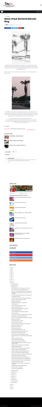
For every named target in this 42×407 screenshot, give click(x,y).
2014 (11, 384)
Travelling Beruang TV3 (15, 296)
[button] (2, 11)
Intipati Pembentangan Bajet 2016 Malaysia (19, 308)
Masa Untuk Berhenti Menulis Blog (17, 339)
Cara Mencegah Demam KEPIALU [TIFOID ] (19, 311)
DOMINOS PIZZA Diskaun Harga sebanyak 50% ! (20, 348)
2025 (11, 267)
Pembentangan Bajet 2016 (16, 310)
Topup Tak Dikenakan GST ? (16, 307)
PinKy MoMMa (11, 158)
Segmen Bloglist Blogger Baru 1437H (18, 329)
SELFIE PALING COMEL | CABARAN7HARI (19, 365)
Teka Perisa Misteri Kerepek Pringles (21, 222)
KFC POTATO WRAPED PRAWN (17, 368)
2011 (11, 388)
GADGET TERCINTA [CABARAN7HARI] (18, 349)
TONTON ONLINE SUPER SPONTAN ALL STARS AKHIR (21, 295)
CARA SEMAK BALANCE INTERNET (20, 207)
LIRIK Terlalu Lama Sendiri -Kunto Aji (18, 128)
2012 (11, 387)
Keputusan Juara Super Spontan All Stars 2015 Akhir (21, 291)
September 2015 (14, 370)
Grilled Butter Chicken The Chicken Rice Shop (22, 238)
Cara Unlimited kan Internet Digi (20, 217)
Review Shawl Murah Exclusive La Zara (18, 305)
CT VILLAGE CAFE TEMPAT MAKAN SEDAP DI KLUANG (21, 314)
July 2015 (13, 373)
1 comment (7, 154)
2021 (11, 273)
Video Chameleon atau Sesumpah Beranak (19, 289)
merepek (8, 16)
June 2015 (13, 374)
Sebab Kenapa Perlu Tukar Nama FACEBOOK (18, 195)
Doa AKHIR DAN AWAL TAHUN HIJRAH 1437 (19, 331)
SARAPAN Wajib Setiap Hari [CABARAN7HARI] (20, 351)
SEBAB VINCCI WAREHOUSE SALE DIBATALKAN (20, 357)
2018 (11, 278)
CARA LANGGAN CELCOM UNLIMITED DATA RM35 (23, 197)
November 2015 (14, 285)
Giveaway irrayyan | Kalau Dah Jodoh (18, 299)
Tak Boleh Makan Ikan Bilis (16, 346)
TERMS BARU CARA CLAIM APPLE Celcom (19, 316)
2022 (11, 272)
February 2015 (14, 380)
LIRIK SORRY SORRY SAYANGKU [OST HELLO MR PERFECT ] (20, 364)
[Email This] (22, 28)
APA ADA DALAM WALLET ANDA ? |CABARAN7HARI (21, 360)
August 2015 (13, 371)
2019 (11, 276)
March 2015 (13, 379)
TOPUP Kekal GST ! (15, 304)
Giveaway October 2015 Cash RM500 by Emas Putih (21, 298)
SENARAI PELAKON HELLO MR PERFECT (18, 355)
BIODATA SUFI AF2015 (15, 319)
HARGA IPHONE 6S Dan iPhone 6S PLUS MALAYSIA (21, 323)
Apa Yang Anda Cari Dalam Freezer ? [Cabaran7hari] (21, 354)
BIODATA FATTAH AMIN (16, 326)
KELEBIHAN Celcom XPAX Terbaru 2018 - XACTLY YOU (24, 228)
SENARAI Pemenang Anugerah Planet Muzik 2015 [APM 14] (21, 336)
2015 (11, 282)
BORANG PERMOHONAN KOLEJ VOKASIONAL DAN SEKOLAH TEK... (21, 343)
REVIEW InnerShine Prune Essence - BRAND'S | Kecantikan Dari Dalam (22, 234)
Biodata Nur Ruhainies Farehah (17, 361)
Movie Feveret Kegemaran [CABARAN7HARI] (19, 352)
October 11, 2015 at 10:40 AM (18, 158)
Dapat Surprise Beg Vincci (16, 328)
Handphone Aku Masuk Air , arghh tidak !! (19, 302)
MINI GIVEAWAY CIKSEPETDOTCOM (18, 332)
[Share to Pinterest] (19, 28)
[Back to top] (39, 404)
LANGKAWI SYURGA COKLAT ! (17, 325)
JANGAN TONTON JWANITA (16, 322)
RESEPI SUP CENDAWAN (15, 301)
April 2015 (13, 377)
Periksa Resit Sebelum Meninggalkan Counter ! (20, 334)
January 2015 (14, 382)
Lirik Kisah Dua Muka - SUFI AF (17, 320)
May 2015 (13, 376)
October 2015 (14, 286)
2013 (11, 385)
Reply (9, 162)
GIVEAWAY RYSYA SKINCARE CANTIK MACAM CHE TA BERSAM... (21, 293)
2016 (11, 281)
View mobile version (31, 129)
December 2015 (14, 283)
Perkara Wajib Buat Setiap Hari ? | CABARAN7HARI (21, 358)
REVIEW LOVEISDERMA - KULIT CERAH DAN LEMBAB (23, 212)
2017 (11, 279)
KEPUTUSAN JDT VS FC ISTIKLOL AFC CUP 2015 (20, 288)
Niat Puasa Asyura (14, 313)
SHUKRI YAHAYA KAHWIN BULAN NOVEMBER (20, 345)
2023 (11, 270)
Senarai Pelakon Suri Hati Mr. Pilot (20, 202)
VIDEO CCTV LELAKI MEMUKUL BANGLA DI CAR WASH (21, 317)
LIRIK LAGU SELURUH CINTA (16, 338)
